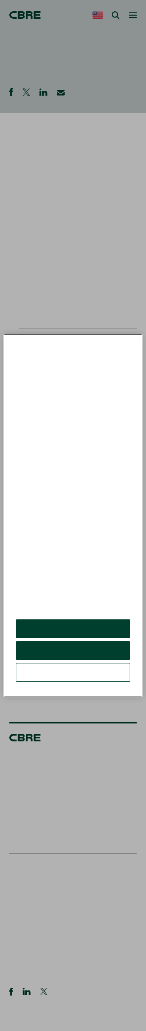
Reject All (73, 650)
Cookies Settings (73, 672)
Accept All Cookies (73, 628)
